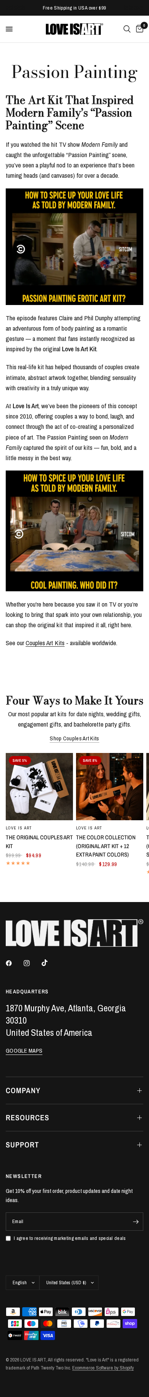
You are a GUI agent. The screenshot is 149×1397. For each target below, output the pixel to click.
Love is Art (19, 828)
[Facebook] (14, 963)
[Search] (127, 29)
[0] (138, 29)
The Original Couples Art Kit (39, 841)
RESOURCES (27, 1117)
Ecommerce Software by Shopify (103, 1368)
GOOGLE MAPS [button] (24, 1050)
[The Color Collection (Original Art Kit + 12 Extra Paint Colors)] (109, 786)
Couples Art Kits (45, 642)
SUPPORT (22, 1144)
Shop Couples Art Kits (74, 738)
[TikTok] (50, 962)
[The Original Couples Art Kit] (39, 786)
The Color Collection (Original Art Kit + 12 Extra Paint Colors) (106, 845)
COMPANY (23, 1090)
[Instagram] (32, 963)
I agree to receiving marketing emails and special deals (70, 1238)
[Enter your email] (135, 1221)
